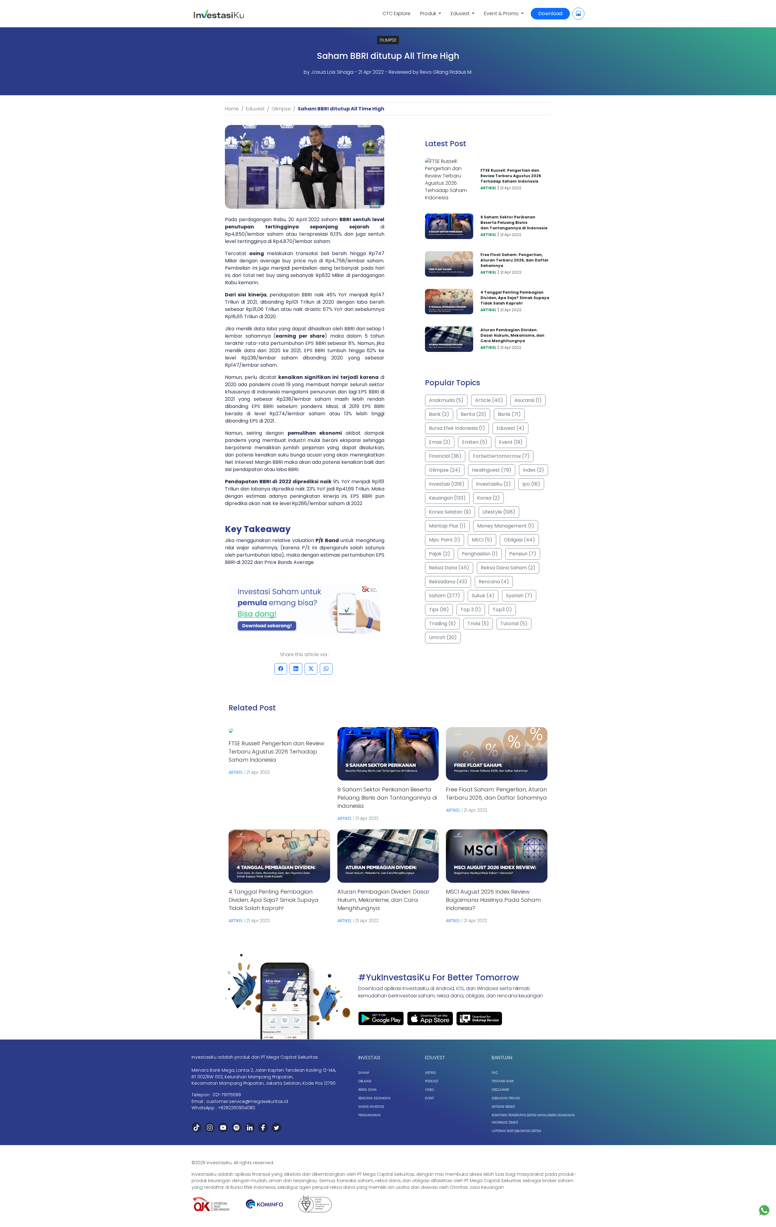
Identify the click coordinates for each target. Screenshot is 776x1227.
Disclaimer (500, 1089)
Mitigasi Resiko (503, 1106)
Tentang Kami (503, 1081)
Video (429, 1089)
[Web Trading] (578, 14)
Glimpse (281, 108)
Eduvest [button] (461, 13)
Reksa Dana (367, 1089)
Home (232, 108)
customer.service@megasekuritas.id (247, 1101)
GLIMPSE (388, 40)
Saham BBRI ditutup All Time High (341, 108)
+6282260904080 (236, 1108)
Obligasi (364, 1081)
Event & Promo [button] (502, 13)
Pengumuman (369, 1115)
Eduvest (255, 108)
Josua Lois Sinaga (332, 72)
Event (429, 1098)
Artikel (430, 1072)
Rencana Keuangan (374, 1098)
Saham (363, 1072)
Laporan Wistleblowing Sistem (516, 1131)
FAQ (494, 1072)
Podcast (431, 1081)
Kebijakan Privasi (506, 1098)
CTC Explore (396, 13)
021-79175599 (227, 1095)
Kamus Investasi (371, 1106)
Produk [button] (428, 13)
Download (550, 13)
